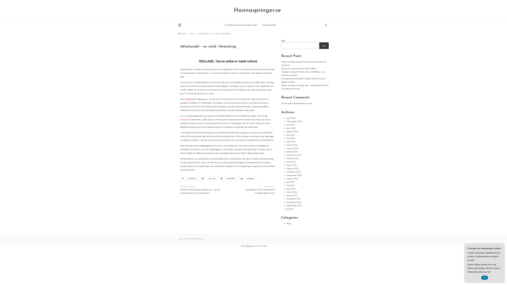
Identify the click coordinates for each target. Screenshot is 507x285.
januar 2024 (292, 151)
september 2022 (294, 175)
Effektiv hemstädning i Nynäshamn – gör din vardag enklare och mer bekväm (200, 191)
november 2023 (294, 155)
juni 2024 (291, 135)
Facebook (192, 179)
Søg (283, 40)
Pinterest (231, 179)
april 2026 (291, 118)
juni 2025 (291, 125)
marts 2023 (292, 165)
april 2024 (291, 141)
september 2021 (294, 205)
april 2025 (291, 128)
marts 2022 (292, 192)
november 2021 (294, 202)
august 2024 (292, 131)
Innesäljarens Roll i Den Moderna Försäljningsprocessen (260, 191)
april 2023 (291, 162)
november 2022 (294, 172)
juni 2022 (291, 182)
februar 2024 (293, 148)
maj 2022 (291, 185)
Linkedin (250, 179)
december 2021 (294, 199)
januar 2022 (292, 195)
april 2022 (291, 188)
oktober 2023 (293, 158)
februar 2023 (293, 168)
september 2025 (294, 121)
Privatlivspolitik (269, 25)
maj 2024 (291, 138)
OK (484, 278)
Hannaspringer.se (257, 10)
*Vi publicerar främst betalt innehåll (241, 25)
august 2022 (292, 178)
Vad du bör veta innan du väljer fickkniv (298, 68)
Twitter (211, 179)
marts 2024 (292, 145)
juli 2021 (290, 209)
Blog (289, 223)
